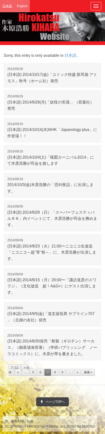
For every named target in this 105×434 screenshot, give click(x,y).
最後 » (88, 372)
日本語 (70, 55)
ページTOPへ (55, 402)
